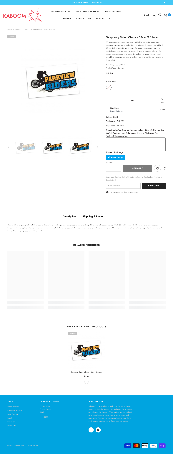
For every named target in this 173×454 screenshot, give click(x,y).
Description (69, 216)
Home (9, 29)
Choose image (115, 157)
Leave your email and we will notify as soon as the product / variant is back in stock (134, 178)
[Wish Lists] (159, 14)
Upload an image (114, 152)
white (86, 382)
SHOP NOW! (97, 2)
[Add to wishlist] (157, 168)
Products (18, 29)
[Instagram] (98, 429)
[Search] (154, 15)
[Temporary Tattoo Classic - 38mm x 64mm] (86, 350)
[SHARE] (163, 168)
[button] (8, 147)
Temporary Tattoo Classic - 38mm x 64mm (86, 372)
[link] (25, 302)
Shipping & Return (93, 216)
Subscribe (153, 185)
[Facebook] (91, 429)
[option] (52, 81)
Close (164, 2)
